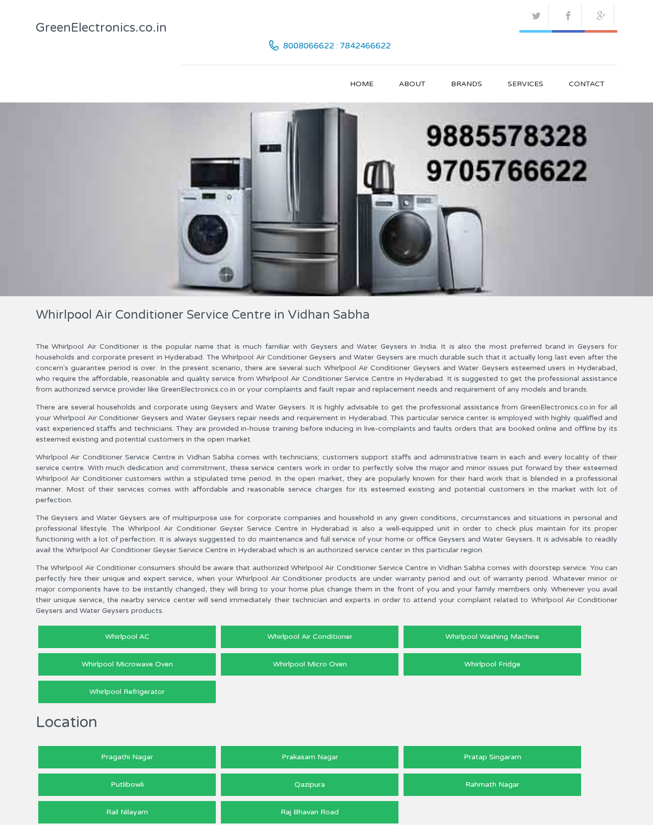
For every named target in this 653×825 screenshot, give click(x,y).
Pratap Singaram (492, 757)
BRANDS (466, 84)
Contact (587, 84)
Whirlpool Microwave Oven (127, 664)
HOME (361, 84)
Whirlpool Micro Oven (310, 664)
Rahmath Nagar (492, 784)
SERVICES (525, 84)
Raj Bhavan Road (310, 812)
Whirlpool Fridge (492, 664)
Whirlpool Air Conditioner (310, 636)
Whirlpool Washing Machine (492, 636)
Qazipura (309, 784)
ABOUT (412, 84)
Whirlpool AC (127, 636)
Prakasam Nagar (310, 757)
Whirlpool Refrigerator (127, 691)
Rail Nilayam (127, 812)
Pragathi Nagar (127, 757)
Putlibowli (127, 784)
